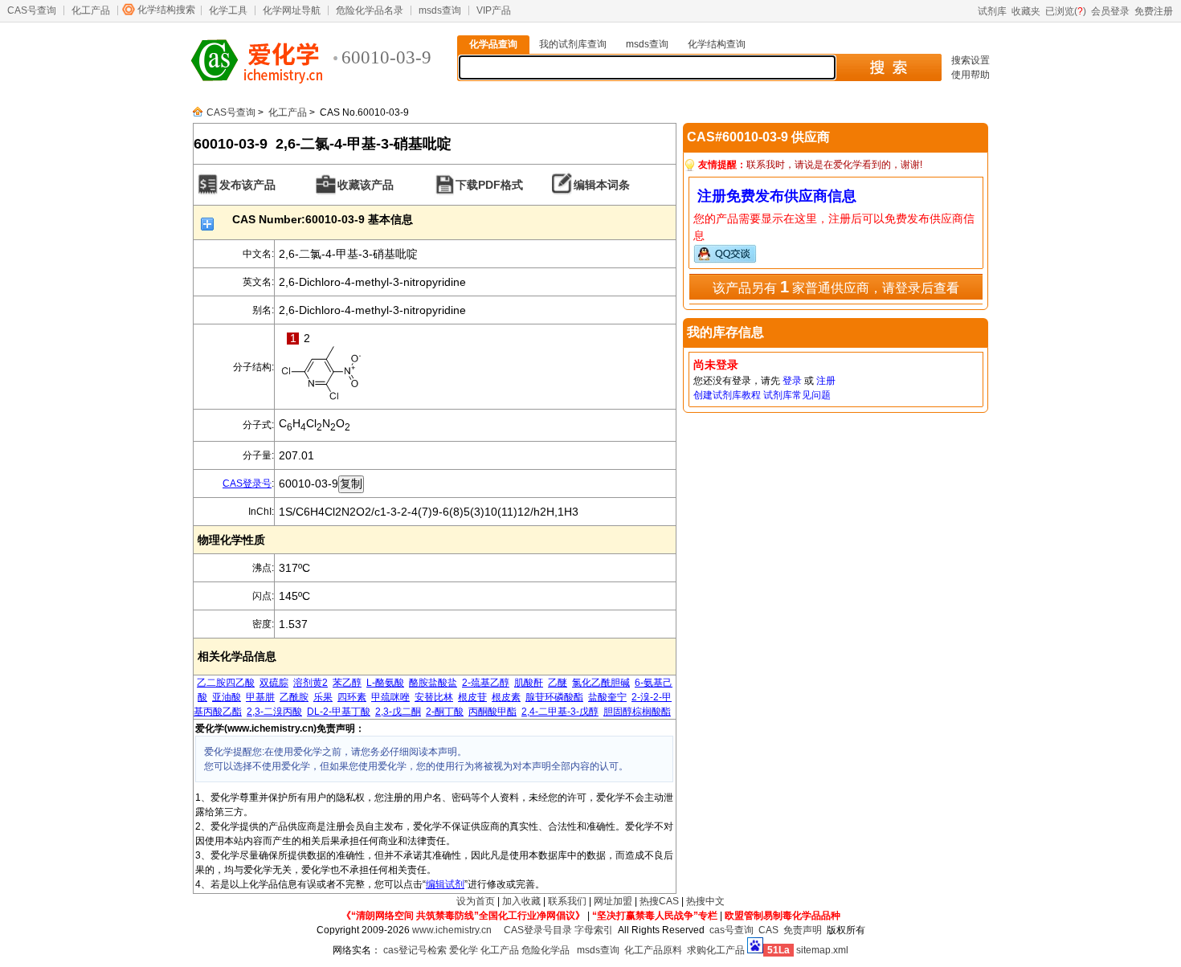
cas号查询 (731, 930)
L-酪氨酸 (385, 682)
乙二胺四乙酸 (226, 682)
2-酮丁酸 (445, 711)
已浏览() (1065, 11)
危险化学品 (545, 950)
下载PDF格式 (489, 184)
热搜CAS (659, 901)
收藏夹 (1025, 11)
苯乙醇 (347, 682)
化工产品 (91, 10)
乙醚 (557, 682)
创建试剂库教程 (727, 395)
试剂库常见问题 (797, 395)
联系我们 (567, 901)
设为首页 (475, 901)
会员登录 (1110, 11)
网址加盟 (613, 901)
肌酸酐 (528, 682)
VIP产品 (493, 10)
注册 (826, 380)
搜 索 (888, 67)
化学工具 (228, 10)
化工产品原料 (653, 950)
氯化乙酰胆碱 (601, 682)
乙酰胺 (294, 697)
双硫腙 (273, 682)
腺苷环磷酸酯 (554, 697)
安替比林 (434, 697)
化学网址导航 (292, 10)
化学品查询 (493, 44)
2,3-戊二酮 (398, 711)
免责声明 (802, 930)
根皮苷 (472, 697)
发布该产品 (247, 184)
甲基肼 (260, 697)
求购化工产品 (716, 950)
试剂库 (992, 11)
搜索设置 (970, 60)
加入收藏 (521, 901)
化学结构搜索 (166, 9)
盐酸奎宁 (607, 697)
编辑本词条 (602, 184)
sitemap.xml (822, 950)
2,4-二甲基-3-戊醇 (560, 711)
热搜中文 (705, 901)
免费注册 (1153, 11)
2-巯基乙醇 (485, 682)
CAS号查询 (31, 10)
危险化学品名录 (369, 10)
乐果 (323, 697)
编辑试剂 (445, 884)
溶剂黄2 (310, 682)
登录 (792, 380)
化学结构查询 (717, 44)
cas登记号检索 (415, 950)
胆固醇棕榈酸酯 (637, 711)
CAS (768, 930)
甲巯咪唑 (390, 697)
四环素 (351, 697)
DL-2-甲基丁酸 (338, 711)
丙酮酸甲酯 (492, 711)
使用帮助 (970, 74)
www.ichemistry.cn (452, 930)
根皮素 (506, 697)
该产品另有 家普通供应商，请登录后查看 (836, 287)
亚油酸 (226, 697)
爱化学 (463, 950)
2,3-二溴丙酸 (274, 711)
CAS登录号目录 (538, 930)
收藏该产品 (365, 184)
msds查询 (440, 10)
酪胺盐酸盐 (433, 682)
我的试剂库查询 (573, 44)
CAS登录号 (247, 483)
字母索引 (593, 930)
